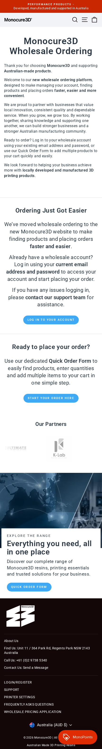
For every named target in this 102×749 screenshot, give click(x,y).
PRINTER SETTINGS (19, 697)
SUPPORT (11, 690)
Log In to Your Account (51, 319)
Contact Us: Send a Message (26, 668)
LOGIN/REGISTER (18, 682)
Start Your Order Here (51, 398)
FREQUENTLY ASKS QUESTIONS (29, 704)
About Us (11, 641)
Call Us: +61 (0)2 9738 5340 (25, 660)
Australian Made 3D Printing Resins (51, 745)
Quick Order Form (29, 587)
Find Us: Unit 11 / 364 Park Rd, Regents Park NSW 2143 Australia (47, 650)
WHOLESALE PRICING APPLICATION (32, 712)
